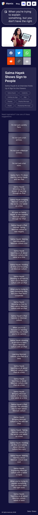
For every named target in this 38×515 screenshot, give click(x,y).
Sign (25, 97)
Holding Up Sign (13, 97)
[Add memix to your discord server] (23, 4)
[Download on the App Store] (29, 4)
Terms (29, 511)
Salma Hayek (12, 93)
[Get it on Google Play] (34, 4)
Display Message (23, 101)
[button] (19, 61)
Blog (18, 4)
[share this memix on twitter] (19, 53)
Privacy (34, 511)
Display (10, 101)
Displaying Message (24, 105)
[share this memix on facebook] (11, 53)
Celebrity (25, 93)
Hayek (10, 105)
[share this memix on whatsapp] (27, 53)
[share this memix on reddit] (11, 61)
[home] (7, 4)
